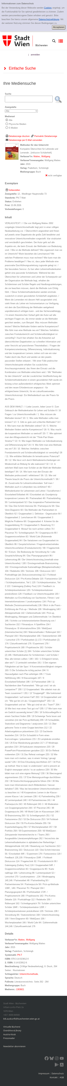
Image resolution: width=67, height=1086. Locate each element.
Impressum (44, 1073)
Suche (8, 94)
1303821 (20, 989)
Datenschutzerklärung (49, 19)
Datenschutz (58, 1073)
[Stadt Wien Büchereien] (25, 41)
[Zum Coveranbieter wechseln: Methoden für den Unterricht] (12, 151)
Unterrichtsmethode (29, 974)
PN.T (19, 955)
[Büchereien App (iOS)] (62, 1065)
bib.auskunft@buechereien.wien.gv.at (21, 1018)
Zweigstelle (10, 107)
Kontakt (54, 1077)
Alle (10, 120)
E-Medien (13, 128)
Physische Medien (17, 124)
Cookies (48, 8)
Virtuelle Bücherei (11, 1026)
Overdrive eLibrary (12, 1030)
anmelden (35, 54)
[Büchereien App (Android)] (57, 1065)
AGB (62, 1077)
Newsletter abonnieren (14, 1046)
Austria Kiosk (9, 1034)
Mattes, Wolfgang (42, 156)
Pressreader (9, 1038)
